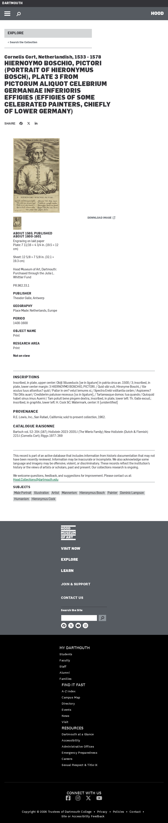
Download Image (100, 218)
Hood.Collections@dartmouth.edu (35, 480)
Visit (65, 722)
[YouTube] (99, 798)
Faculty (65, 660)
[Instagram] (78, 798)
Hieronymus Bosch (92, 493)
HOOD (157, 13)
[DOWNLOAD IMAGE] (65, 175)
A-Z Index (68, 691)
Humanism (21, 499)
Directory (68, 703)
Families (66, 679)
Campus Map (71, 697)
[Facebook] (68, 798)
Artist (55, 493)
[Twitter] (88, 798)
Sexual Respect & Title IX (80, 765)
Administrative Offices (78, 746)
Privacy (102, 812)
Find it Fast (73, 685)
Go (102, 618)
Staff (63, 666)
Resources (72, 728)
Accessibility (71, 740)
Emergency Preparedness (79, 753)
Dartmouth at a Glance (78, 734)
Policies (118, 812)
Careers (67, 759)
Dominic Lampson (132, 493)
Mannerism (69, 493)
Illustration (41, 493)
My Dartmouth (75, 648)
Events (66, 710)
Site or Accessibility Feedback (83, 816)
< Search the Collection (22, 42)
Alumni (65, 673)
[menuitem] (84, 663)
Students (66, 654)
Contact (135, 812)
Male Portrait (22, 493)
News (65, 716)
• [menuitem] (94, 812)
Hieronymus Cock (43, 499)
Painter (112, 493)
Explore (16, 33)
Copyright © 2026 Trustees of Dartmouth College (57, 812)
